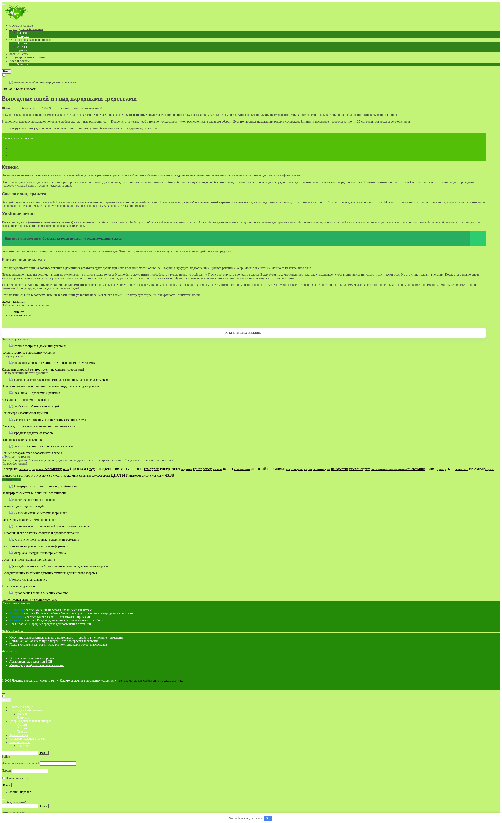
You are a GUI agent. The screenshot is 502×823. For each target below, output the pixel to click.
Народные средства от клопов (22, 439)
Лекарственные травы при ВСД (30, 661)
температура (10, 475)
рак (450, 468)
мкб (288, 469)
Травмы (22, 731)
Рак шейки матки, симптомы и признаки (29, 519)
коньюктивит (242, 469)
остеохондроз (321, 469)
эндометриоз (138, 475)
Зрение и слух (18, 735)
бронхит (79, 468)
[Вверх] (3, 693)
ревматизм (461, 469)
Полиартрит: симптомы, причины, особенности (34, 493)
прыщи (441, 469)
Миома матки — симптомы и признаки (63, 617)
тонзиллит (27, 475)
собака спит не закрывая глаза (163, 680)
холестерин (101, 475)
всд (92, 469)
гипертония (170, 468)
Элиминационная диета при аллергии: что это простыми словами (53, 641)
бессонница (53, 469)
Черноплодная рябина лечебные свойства (29, 599)
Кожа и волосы (19, 742)
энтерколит (157, 475)
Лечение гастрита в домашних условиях (28, 352)
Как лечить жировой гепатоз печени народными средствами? (43, 369)
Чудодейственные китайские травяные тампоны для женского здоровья (49, 573)
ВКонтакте (16, 311)
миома (280, 468)
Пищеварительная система (27, 738)
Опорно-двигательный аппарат (30, 721)
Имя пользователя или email (20, 763)
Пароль (6, 770)
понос (431, 468)
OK (268, 818)
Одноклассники (20, 315)
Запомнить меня (16, 778)
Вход (6, 71)
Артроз (22, 728)
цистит (119, 474)
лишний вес (262, 468)
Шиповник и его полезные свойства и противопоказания (40, 533)
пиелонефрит (359, 469)
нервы (308, 469)
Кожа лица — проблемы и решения (25, 399)
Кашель (22, 714)
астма (40, 469)
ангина (22, 469)
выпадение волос (110, 468)
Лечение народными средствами (26, 13)
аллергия (10, 468)
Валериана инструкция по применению (28, 559)
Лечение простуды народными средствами (64, 609)
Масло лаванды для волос (19, 586)
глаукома (186, 469)
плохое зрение (397, 469)
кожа (228, 468)
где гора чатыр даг (130, 680)
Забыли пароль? (20, 792)
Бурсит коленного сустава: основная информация (35, 546)
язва (169, 475)
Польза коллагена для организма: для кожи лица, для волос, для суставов (50, 386)
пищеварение (379, 469)
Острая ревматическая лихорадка (31, 658)
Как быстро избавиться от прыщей (25, 413)
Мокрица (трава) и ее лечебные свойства (36, 665)
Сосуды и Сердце (21, 707)
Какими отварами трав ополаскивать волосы (32, 453)
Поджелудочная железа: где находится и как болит (71, 620)
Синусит (23, 717)
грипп (197, 469)
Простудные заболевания (26, 710)
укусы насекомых (13, 301)
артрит (30, 469)
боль (66, 469)
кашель (217, 469)
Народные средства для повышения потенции (60, 624)
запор (207, 469)
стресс (489, 469)
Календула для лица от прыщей (23, 506)
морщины (297, 469)
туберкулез (43, 475)
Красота (22, 745)
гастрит (134, 468)
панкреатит (339, 469)
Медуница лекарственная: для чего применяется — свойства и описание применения (66, 637)
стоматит (477, 468)
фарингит (85, 475)
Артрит (22, 724)
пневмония (416, 469)
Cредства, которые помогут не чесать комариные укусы (39, 426)
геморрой (151, 469)
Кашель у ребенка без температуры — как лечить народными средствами (85, 613)
